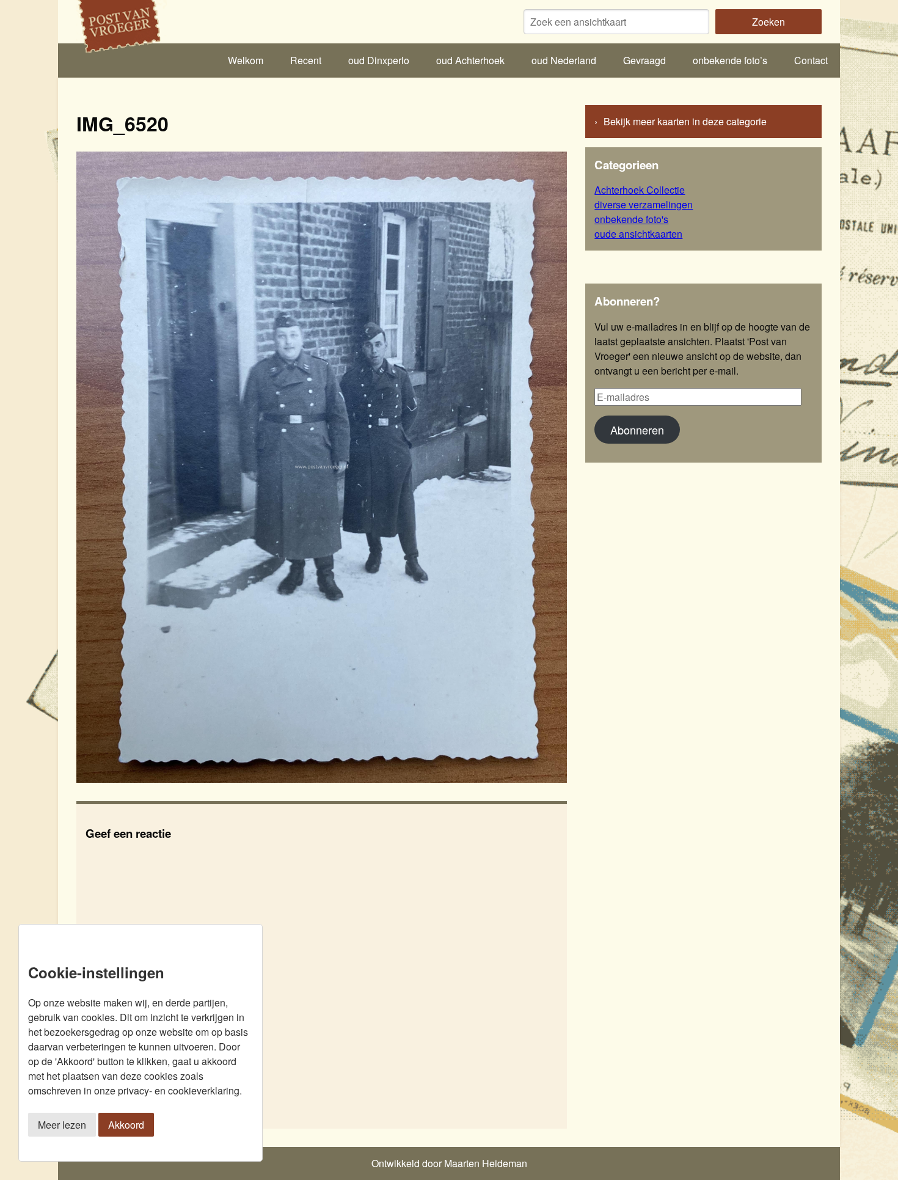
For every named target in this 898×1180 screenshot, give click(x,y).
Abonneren (637, 430)
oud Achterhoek (470, 60)
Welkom (245, 60)
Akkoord (126, 1125)
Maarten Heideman (485, 1163)
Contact (811, 60)
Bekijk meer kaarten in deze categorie (685, 121)
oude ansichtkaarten (638, 234)
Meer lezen (62, 1125)
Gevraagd (644, 60)
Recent (305, 60)
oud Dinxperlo (378, 60)
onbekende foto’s (730, 60)
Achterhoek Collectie (639, 190)
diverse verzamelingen (643, 204)
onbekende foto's (631, 219)
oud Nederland (563, 60)
